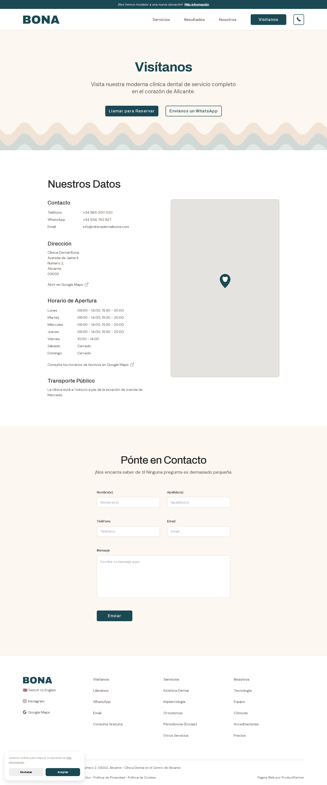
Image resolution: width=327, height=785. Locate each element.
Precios (240, 735)
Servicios (161, 19)
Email (171, 521)
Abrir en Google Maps (65, 284)
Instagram (36, 701)
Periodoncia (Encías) (180, 724)
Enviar (114, 616)
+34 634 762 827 (97, 219)
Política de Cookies (142, 777)
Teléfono (104, 521)
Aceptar (63, 772)
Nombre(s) (105, 492)
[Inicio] (70, 19)
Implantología (174, 701)
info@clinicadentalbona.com (106, 226)
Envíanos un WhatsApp (194, 111)
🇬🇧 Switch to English (39, 690)
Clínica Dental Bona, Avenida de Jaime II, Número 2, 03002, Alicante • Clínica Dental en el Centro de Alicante (102, 768)
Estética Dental (176, 690)
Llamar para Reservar (132, 111)
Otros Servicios (176, 735)
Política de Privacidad (109, 777)
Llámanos (101, 690)
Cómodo (241, 713)
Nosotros (227, 19)
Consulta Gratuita (108, 724)
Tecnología (243, 690)
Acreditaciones (246, 724)
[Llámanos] (298, 19)
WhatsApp (102, 701)
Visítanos (269, 19)
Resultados (194, 19)
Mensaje (103, 550)
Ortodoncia (173, 713)
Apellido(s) (175, 492)
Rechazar (26, 772)
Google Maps (118, 364)
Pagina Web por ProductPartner (281, 777)
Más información (197, 4)
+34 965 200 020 (98, 212)
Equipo (239, 701)
